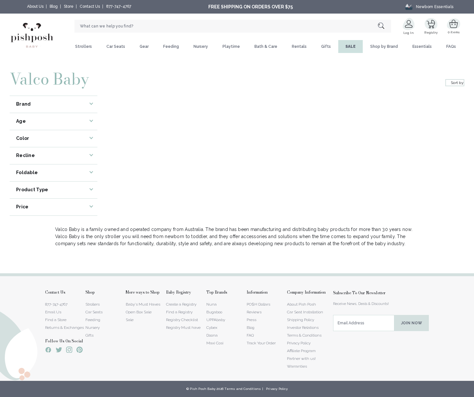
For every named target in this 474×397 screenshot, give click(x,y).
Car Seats (115, 46)
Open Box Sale (139, 312)
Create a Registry (181, 304)
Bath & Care (265, 46)
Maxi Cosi (214, 343)
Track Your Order (261, 343)
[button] (473, 393)
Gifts (326, 46)
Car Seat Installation (305, 312)
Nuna (211, 304)
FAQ (250, 335)
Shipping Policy (300, 320)
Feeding (171, 46)
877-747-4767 (118, 6)
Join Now (411, 323)
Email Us (53, 312)
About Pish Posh (301, 304)
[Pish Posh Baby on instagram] (69, 351)
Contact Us (90, 6)
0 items (454, 32)
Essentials (422, 46)
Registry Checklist (182, 320)
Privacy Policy (299, 343)
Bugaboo (214, 312)
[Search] (384, 26)
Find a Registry (179, 312)
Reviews (254, 312)
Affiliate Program (301, 351)
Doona (212, 335)
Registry (431, 32)
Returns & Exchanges (64, 327)
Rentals (299, 46)
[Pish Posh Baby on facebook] (48, 351)
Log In (408, 33)
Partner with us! (301, 358)
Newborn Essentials (434, 7)
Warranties (297, 366)
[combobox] (232, 26)
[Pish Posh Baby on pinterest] (79, 351)
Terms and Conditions (242, 389)
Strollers (83, 46)
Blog (54, 6)
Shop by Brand (384, 46)
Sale (129, 320)
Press (251, 320)
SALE (350, 46)
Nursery (200, 46)
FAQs (451, 46)
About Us (35, 6)
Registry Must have (183, 327)
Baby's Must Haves (143, 304)
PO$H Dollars (258, 304)
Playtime (231, 46)
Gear (144, 46)
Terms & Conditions (304, 335)
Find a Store (55, 320)
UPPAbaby (215, 320)
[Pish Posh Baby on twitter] (59, 351)
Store (69, 6)
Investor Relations (303, 327)
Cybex (211, 327)
